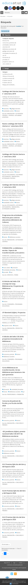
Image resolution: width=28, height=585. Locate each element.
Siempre (5, 72)
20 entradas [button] (6, 545)
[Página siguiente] (7, 553)
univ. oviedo (7, 64)
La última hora (7, 74)
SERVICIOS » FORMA (12, 275)
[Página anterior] (2, 553)
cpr (4, 55)
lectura (6, 40)
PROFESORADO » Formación (15, 394)
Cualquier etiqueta (8, 38)
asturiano (6, 47)
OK (10, 583)
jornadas (6, 59)
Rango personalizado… (9, 85)
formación (6, 57)
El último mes (7, 80)
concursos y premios (9, 43)
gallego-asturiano (8, 51)
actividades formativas (10, 53)
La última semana (8, 78)
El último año (7, 82)
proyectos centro (8, 62)
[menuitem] (6, 8)
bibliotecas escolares (9, 49)
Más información (15, 583)
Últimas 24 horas (8, 76)
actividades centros (9, 45)
